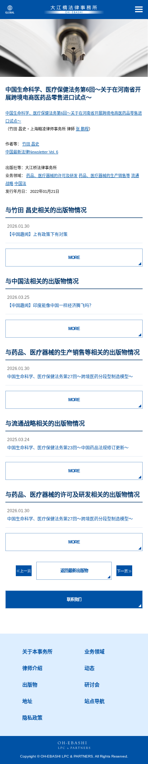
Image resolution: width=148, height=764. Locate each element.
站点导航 (94, 701)
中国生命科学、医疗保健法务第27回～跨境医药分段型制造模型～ (70, 376)
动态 (89, 668)
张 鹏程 (82, 129)
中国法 (20, 183)
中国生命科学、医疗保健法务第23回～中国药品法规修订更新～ (68, 447)
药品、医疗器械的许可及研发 (52, 175)
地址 (27, 701)
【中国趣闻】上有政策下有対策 (37, 234)
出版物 (29, 684)
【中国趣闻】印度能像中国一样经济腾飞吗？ (50, 305)
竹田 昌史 (30, 144)
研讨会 (92, 684)
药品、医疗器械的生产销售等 (104, 175)
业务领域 (94, 651)
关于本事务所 (37, 651)
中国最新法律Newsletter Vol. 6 (31, 152)
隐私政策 (32, 718)
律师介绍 (32, 668)
